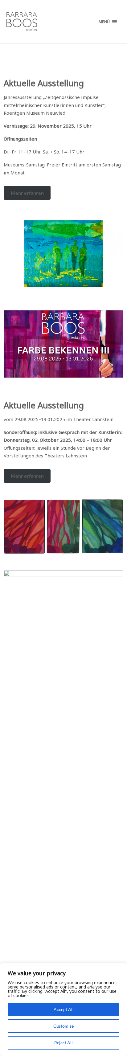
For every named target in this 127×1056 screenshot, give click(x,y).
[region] (63, 1009)
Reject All (63, 1042)
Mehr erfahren (27, 193)
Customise (63, 1026)
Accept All (64, 1009)
